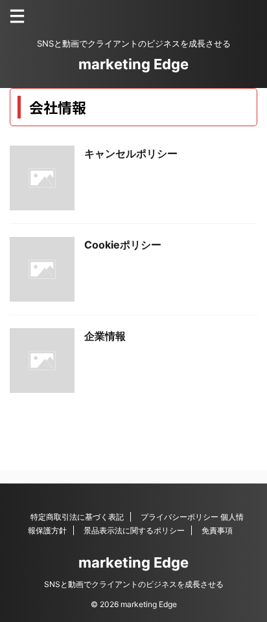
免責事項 (217, 530)
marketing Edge (133, 64)
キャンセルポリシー (131, 153)
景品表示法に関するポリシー (134, 530)
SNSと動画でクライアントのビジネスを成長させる (134, 584)
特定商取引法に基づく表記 (77, 517)
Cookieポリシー (122, 244)
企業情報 (105, 335)
